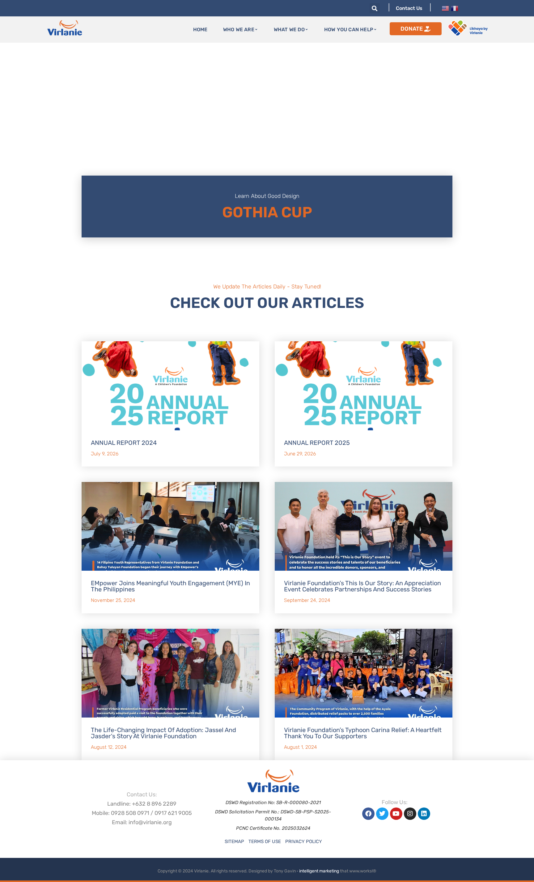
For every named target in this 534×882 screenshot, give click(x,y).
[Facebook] (368, 813)
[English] (445, 7)
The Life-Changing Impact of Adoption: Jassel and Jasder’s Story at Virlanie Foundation (163, 733)
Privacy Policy (303, 841)
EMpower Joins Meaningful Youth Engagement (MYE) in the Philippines (170, 586)
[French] (454, 7)
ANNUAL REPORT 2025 (317, 442)
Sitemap (234, 841)
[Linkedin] (424, 813)
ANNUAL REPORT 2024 (124, 442)
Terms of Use (264, 841)
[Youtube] (396, 813)
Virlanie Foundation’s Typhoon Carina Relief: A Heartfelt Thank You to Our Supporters (363, 733)
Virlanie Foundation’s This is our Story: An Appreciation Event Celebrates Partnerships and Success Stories (362, 586)
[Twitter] (382, 813)
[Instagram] (410, 813)
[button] (375, 8)
